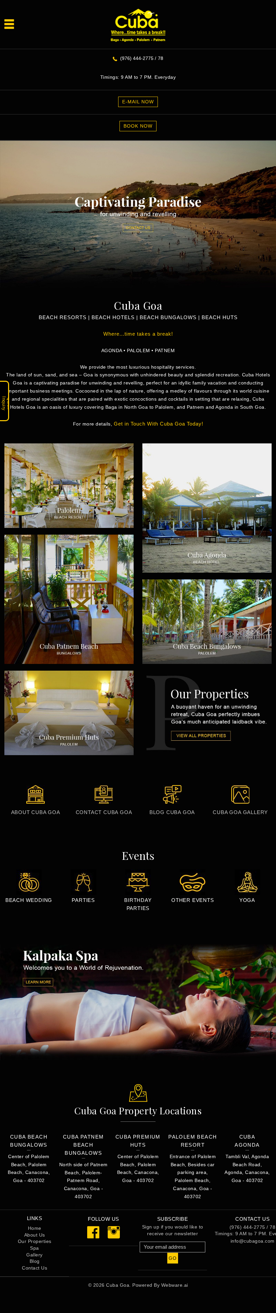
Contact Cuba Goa (104, 812)
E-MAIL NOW (138, 101)
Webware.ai (174, 1285)
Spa (34, 1248)
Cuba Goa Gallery (240, 812)
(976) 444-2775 (136, 58)
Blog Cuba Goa (172, 812)
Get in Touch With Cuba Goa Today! (158, 424)
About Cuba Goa (35, 812)
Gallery (34, 1254)
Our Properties (34, 1241)
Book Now (138, 126)
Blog (35, 1261)
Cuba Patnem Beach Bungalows (83, 1145)
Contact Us (34, 1268)
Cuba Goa (117, 1285)
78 (160, 58)
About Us (34, 1235)
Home (34, 1228)
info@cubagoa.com (253, 1241)
